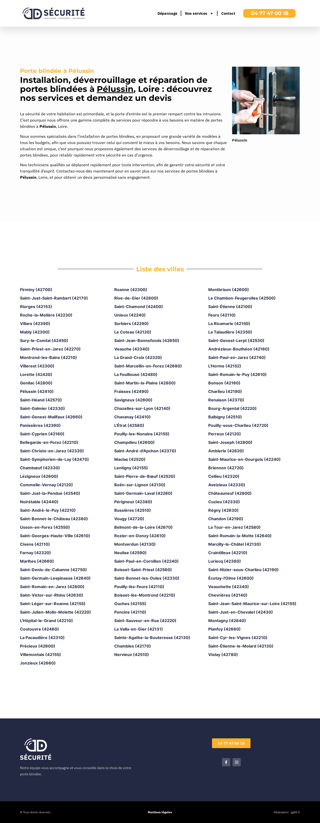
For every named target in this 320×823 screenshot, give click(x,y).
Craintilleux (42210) (228, 552)
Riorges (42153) (36, 306)
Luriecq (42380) (224, 561)
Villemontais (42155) (40, 654)
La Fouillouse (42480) (136, 374)
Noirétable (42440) (39, 501)
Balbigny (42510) (225, 416)
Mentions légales (160, 812)
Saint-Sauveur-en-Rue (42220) (145, 620)
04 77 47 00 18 (269, 13)
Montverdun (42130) (135, 544)
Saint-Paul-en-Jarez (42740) (237, 357)
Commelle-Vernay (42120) (46, 484)
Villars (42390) (35, 323)
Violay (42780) (223, 654)
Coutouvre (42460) (39, 629)
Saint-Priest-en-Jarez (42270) (50, 348)
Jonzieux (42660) (38, 662)
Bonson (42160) (224, 382)
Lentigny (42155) (131, 467)
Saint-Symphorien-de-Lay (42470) (54, 459)
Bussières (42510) (132, 510)
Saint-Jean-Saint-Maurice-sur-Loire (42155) (252, 603)
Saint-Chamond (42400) (138, 306)
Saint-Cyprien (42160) (42, 433)
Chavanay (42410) (132, 416)
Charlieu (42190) (225, 391)
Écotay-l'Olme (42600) (231, 578)
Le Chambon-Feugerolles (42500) (242, 298)
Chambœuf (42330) (40, 467)
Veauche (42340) (132, 348)
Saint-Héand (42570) (41, 399)
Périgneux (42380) (133, 501)
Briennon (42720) (226, 467)
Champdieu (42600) (134, 442)
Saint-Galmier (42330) (42, 408)
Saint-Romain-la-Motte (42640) (240, 535)
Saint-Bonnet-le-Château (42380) (54, 518)
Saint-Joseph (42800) (230, 442)
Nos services (196, 13)
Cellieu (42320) (224, 476)
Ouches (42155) (130, 603)
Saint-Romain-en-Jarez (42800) (52, 586)
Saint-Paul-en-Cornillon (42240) (146, 561)
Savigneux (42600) (133, 399)
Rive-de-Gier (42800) (136, 298)
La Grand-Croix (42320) (138, 357)
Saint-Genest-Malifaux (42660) (51, 416)
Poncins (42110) (130, 612)
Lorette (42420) (36, 374)
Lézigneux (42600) (39, 476)
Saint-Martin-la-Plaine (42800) (145, 382)
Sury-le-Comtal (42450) (44, 340)
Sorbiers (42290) (131, 323)
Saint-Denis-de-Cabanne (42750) (53, 569)
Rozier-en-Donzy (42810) (140, 535)
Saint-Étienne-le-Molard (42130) (241, 646)
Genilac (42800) (36, 382)
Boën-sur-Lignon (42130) (140, 484)
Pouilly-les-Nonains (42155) (142, 433)
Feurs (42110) (222, 315)
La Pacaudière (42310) (42, 637)
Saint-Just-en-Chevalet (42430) (240, 612)
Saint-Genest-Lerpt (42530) (236, 340)
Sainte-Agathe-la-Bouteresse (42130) (152, 637)
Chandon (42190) (225, 518)
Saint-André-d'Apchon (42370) (145, 450)
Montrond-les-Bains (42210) (48, 357)
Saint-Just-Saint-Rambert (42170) (54, 298)
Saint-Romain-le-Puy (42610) (237, 374)
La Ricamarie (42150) (229, 323)
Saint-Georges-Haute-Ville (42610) (55, 535)
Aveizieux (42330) (226, 484)
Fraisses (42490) (131, 391)
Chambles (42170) (132, 646)
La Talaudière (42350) (230, 331)
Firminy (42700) (36, 289)
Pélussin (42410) (37, 391)
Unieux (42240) (130, 315)
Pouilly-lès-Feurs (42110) (139, 586)
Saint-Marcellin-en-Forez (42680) (148, 365)
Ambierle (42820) (226, 450)
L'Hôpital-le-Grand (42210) (46, 620)
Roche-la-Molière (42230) (46, 315)
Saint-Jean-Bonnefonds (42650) (146, 340)
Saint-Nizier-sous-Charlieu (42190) (243, 569)
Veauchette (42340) (228, 586)
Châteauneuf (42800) (230, 493)
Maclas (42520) (130, 459)
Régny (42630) (223, 510)
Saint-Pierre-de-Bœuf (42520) (144, 476)
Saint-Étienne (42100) (230, 306)
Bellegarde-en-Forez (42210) (49, 442)
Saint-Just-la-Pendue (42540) (50, 493)
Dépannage (167, 13)
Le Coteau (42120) (132, 331)
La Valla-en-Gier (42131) (138, 629)
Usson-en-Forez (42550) (45, 527)
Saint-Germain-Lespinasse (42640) (55, 578)
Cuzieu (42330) (224, 501)
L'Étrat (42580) (129, 425)
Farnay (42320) (35, 552)
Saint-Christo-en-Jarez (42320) (52, 450)
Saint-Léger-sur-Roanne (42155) (53, 603)
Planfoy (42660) (224, 629)
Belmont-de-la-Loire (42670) (143, 527)
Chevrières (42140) (228, 595)
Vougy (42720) (129, 518)
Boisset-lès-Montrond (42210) (144, 595)
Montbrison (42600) (228, 289)
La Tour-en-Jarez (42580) (234, 527)
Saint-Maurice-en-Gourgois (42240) (244, 459)
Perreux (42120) (224, 433)
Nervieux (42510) (131, 654)
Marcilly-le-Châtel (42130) (234, 544)
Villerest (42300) (37, 365)
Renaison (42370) (226, 399)
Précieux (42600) (37, 646)
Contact (228, 13)
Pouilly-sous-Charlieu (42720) (238, 425)
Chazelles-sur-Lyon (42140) (142, 408)
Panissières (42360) (40, 425)
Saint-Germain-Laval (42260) (143, 493)
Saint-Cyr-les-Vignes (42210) (238, 637)
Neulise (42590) (130, 552)
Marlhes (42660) (37, 561)
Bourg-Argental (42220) (232, 408)
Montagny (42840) (227, 620)
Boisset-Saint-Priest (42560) (143, 569)
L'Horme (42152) (224, 365)
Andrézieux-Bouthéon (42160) (239, 348)
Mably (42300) (35, 331)
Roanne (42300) (130, 289)
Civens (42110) (35, 544)
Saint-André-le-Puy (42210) (48, 510)
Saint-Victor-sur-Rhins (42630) (51, 595)
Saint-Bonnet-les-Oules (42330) (147, 578)
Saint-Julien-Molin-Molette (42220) (55, 612)
